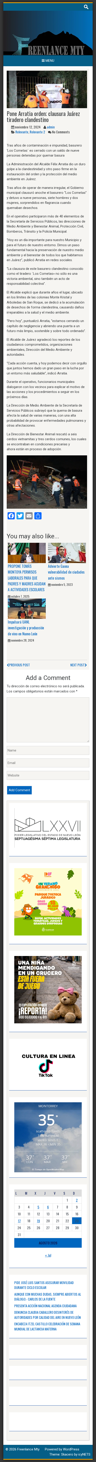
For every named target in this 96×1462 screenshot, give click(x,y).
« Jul (48, 1255)
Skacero (67, 1454)
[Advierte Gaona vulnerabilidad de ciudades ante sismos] (67, 553)
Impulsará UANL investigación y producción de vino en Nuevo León (26, 627)
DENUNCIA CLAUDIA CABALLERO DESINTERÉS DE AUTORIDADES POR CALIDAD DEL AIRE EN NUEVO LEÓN (47, 1315)
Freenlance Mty (28, 1449)
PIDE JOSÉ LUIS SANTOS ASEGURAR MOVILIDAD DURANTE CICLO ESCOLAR (44, 1285)
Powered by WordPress (62, 1449)
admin (51, 126)
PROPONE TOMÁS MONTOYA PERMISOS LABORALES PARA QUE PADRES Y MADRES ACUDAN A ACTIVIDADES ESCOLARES (27, 578)
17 (19, 1220)
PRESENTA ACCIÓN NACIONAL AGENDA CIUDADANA (45, 1305)
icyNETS (84, 1454)
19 (38, 1220)
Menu (49, 61)
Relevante (21, 131)
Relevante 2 (37, 131)
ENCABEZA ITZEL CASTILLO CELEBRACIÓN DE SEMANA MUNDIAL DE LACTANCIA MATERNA (47, 1326)
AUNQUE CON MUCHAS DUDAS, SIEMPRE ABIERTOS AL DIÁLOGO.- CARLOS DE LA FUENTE (47, 1297)
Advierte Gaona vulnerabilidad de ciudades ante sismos (66, 572)
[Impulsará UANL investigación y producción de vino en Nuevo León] (27, 609)
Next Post (77, 664)
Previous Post (19, 664)
